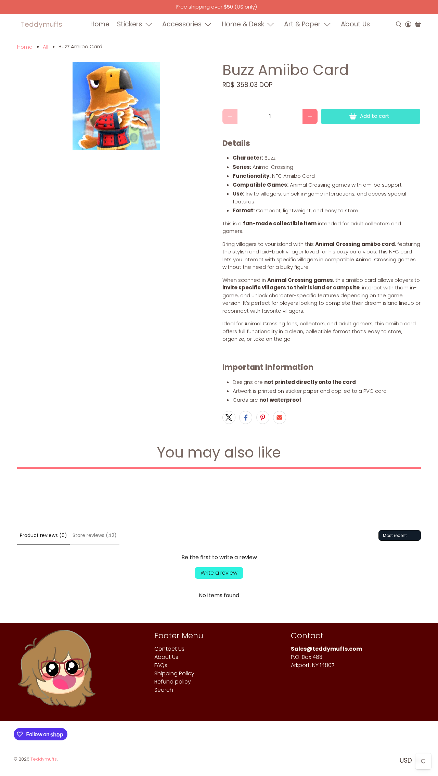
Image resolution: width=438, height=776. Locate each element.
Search (163, 690)
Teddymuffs (41, 24)
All (45, 46)
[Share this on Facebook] (245, 417)
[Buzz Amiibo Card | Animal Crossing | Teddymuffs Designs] (116, 106)
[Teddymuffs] (56, 672)
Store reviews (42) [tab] (95, 535)
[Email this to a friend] (279, 417)
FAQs (160, 665)
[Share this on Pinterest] (262, 417)
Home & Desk (243, 24)
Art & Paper (302, 24)
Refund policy (172, 682)
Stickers (129, 24)
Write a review (219, 573)
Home (100, 24)
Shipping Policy (174, 673)
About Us (355, 24)
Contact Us (169, 649)
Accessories (182, 24)
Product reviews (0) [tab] (43, 535)
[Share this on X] (228, 417)
